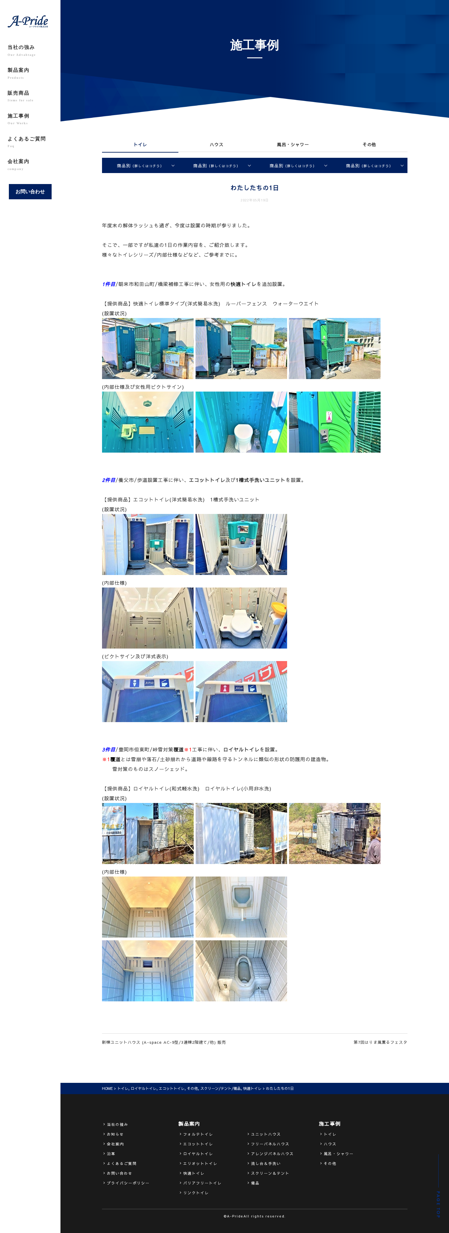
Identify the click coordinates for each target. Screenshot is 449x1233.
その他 (369, 144)
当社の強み (22, 50)
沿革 (111, 1153)
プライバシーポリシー (128, 1183)
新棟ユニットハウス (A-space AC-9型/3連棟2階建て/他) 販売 (164, 1042)
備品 (255, 1183)
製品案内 (19, 73)
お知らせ (115, 1134)
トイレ (140, 144)
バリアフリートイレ (202, 1183)
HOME (107, 1088)
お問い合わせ (30, 191)
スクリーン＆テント (270, 1173)
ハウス (217, 144)
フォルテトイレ (198, 1134)
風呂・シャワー (293, 144)
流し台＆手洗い (266, 1163)
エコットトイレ (171, 1088)
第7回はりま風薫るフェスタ (380, 1042)
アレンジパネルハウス (272, 1153)
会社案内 (19, 164)
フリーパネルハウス (270, 1143)
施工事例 (19, 119)
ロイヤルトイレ (143, 1088)
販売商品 (21, 96)
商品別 (140, 165)
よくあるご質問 (27, 142)
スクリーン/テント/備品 (220, 1088)
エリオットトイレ (200, 1163)
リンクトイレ (196, 1192)
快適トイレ (252, 1088)
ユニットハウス (266, 1134)
